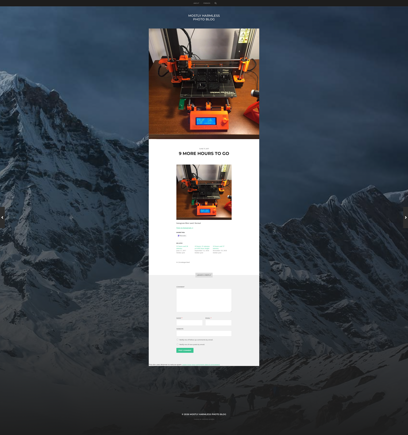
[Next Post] (405, 217)
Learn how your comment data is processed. (201, 365)
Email (208, 318)
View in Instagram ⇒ (184, 228)
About (196, 3)
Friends (206, 3)
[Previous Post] (2, 217)
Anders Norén (208, 419)
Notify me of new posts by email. (192, 344)
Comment (180, 287)
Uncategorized (184, 262)
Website (179, 329)
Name (179, 318)
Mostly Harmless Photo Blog (204, 17)
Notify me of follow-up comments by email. (196, 340)
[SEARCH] (216, 3)
